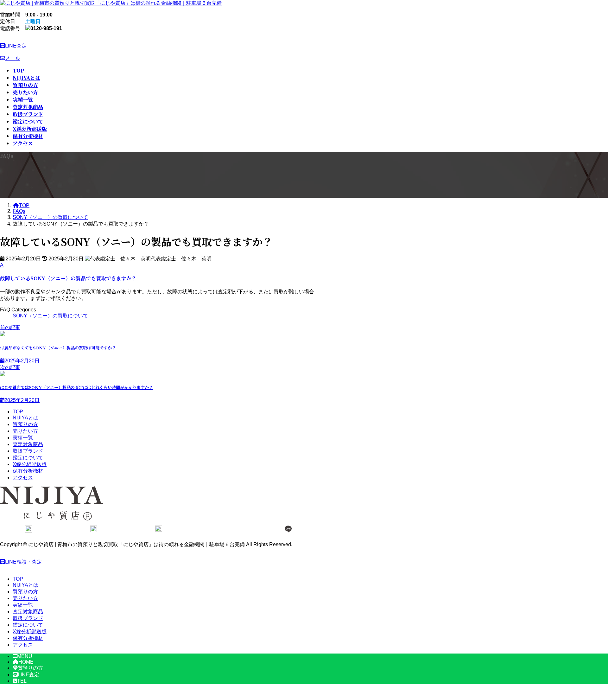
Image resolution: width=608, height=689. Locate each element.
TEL (22, 681)
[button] (158, 46)
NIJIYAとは (25, 417)
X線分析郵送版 (30, 464)
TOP (18, 411)
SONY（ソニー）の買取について (50, 315)
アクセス (23, 477)
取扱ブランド (28, 451)
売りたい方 (25, 431)
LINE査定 (28, 674)
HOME (26, 662)
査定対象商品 (28, 444)
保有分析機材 (28, 471)
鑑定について (28, 457)
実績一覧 (23, 437)
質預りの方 (25, 424)
